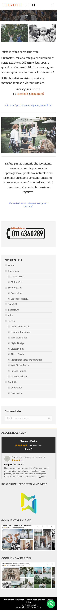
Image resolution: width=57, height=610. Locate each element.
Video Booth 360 (19, 376)
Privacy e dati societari (35, 600)
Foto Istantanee (19, 337)
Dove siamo (17, 393)
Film (10, 315)
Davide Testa (17, 276)
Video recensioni (19, 298)
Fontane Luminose (21, 332)
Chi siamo (13, 271)
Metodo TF (16, 282)
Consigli (12, 304)
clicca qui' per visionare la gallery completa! (28, 105)
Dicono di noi (15, 287)
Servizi (11, 321)
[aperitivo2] (42, 33)
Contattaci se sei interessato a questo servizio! (28, 204)
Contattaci (16, 387)
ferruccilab (19, 600)
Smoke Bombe (18, 371)
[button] (51, 604)
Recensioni (16, 293)
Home (11, 265)
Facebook (22, 93)
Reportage (13, 309)
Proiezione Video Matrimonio (26, 359)
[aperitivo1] (14, 33)
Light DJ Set (17, 348)
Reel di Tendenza (20, 365)
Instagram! (37, 93)
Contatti (12, 382)
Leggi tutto (41, 476)
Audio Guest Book (20, 326)
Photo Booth (17, 354)
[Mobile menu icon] (52, 5)
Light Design (18, 343)
